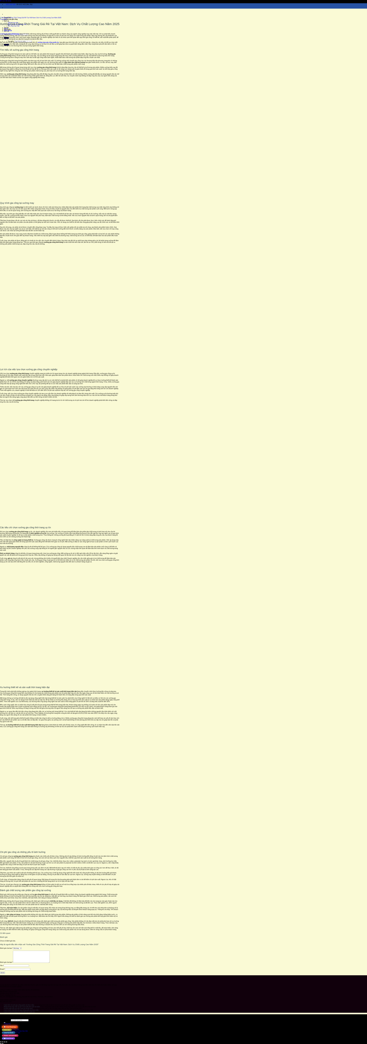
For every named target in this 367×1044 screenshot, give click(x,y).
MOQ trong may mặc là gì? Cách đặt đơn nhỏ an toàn (22, 1006)
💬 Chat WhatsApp (10, 1027)
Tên (2, 965)
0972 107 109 (10, 4)
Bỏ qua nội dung (5, 1)
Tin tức (6, 27)
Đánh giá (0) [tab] (8, 30)
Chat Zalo (7, 1030)
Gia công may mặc (14, 26)
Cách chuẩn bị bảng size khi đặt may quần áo (19, 1012)
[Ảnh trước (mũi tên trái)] (1, 1043)
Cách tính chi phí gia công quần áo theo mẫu (19, 1005)
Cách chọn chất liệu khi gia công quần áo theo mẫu (21, 1010)
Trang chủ (3, 19)
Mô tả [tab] (6, 29)
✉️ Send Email (8, 1038)
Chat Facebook (8, 1032)
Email (2, 969)
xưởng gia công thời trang (9, 34)
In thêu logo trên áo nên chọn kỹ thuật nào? (18, 1008)
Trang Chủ (7, 1024)
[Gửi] (4, 1022)
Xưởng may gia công (10, 19)
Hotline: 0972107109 (10, 1035)
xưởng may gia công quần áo (48, 42)
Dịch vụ (6, 21)
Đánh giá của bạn (6, 948)
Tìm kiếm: (11, 41)
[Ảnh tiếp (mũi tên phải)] (2, 1043)
